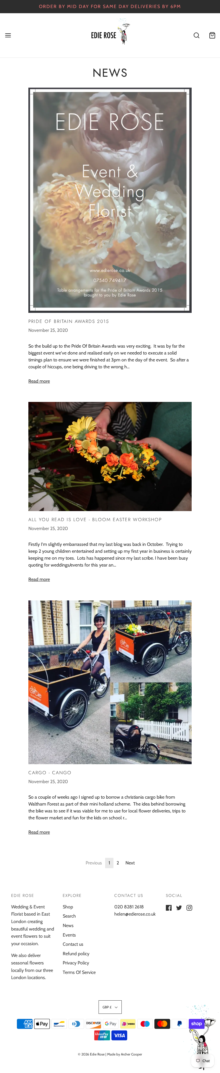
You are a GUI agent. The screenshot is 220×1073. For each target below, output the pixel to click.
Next (130, 863)
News (68, 925)
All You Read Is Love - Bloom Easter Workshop (95, 519)
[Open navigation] (8, 35)
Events (69, 935)
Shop (68, 907)
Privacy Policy (76, 963)
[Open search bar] (196, 35)
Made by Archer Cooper (124, 1054)
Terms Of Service (79, 972)
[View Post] (110, 200)
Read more (39, 381)
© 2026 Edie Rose (91, 1054)
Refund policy (76, 953)
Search (69, 916)
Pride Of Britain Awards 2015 (68, 321)
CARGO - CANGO (50, 772)
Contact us (73, 944)
